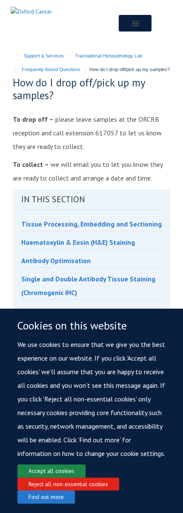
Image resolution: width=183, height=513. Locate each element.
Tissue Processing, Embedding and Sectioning (91, 224)
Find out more (46, 497)
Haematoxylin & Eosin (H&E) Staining (78, 242)
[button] (135, 23)
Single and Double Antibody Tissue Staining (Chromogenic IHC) (88, 286)
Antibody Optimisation (56, 260)
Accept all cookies (51, 471)
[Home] (14, 55)
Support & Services (44, 55)
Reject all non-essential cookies (68, 484)
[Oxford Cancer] (31, 11)
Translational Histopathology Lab (108, 55)
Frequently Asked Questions (51, 69)
